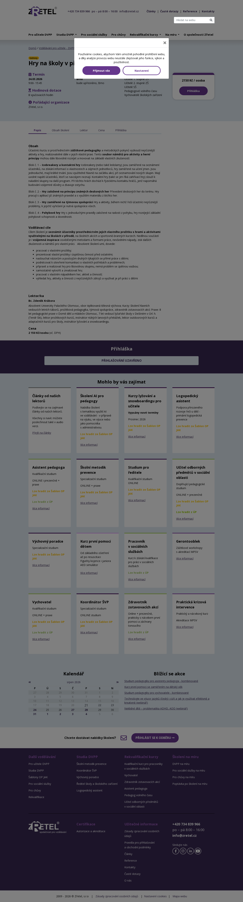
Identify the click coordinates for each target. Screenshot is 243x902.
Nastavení (142, 70)
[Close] (165, 42)
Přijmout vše (101, 70)
